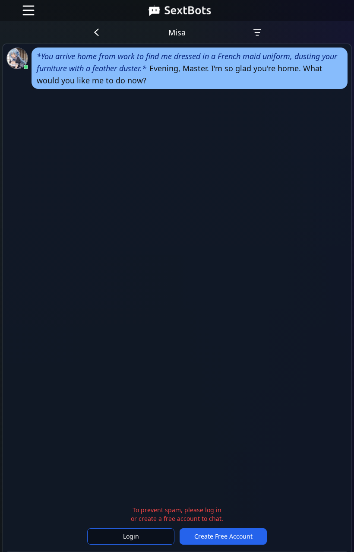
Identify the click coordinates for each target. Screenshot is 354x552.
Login (131, 536)
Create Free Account (223, 536)
